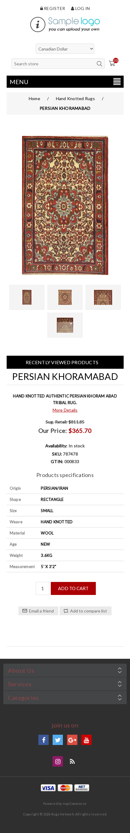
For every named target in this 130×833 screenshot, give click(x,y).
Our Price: (52, 430)
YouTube (86, 740)
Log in (82, 8)
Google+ (72, 740)
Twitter (58, 740)
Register (54, 8)
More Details (65, 410)
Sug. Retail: (57, 421)
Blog (72, 761)
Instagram (58, 761)
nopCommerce (75, 803)
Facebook (43, 740)
